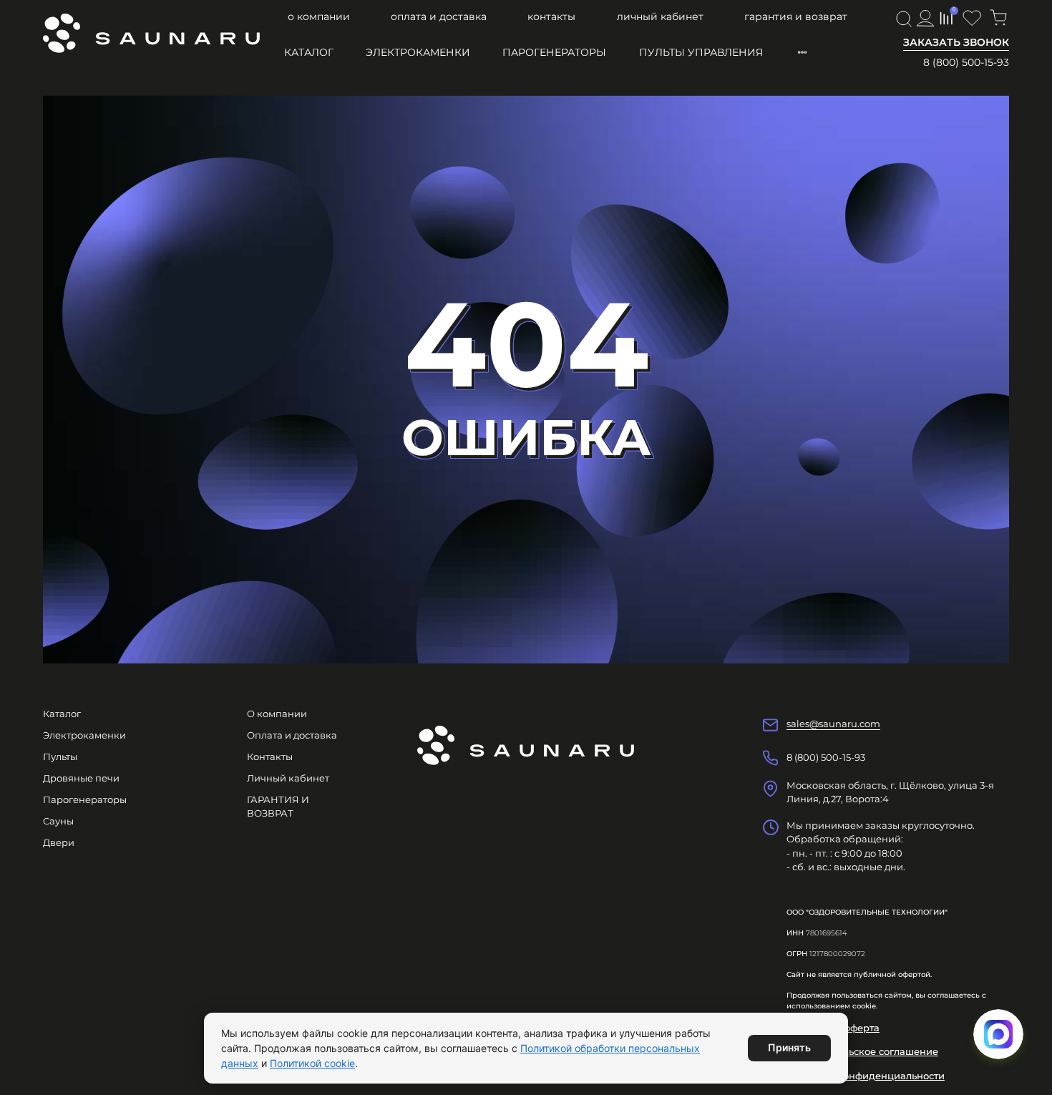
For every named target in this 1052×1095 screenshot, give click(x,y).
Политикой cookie (312, 1063)
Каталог (308, 52)
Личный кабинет (660, 16)
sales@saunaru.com (833, 723)
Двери (58, 842)
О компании (319, 16)
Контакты (551, 16)
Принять (789, 1047)
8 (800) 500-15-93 (966, 62)
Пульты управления (701, 52)
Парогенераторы (554, 52)
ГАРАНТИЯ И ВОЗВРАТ (795, 16)
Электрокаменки (418, 52)
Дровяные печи (81, 778)
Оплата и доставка (439, 16)
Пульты (60, 756)
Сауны (58, 821)
